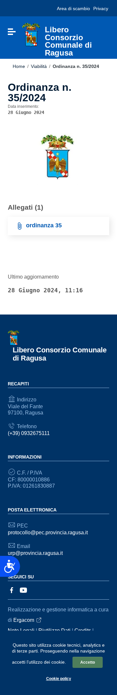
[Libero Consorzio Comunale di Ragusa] (31, 35)
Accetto (87, 662)
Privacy (100, 8)
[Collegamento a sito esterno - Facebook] (12, 589)
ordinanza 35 (44, 225)
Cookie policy (58, 678)
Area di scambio (73, 8)
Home (19, 66)
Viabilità (39, 66)
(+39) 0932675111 (29, 433)
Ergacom (23, 620)
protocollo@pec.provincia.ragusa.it (48, 532)
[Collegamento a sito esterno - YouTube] (23, 589)
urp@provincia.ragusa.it (35, 553)
